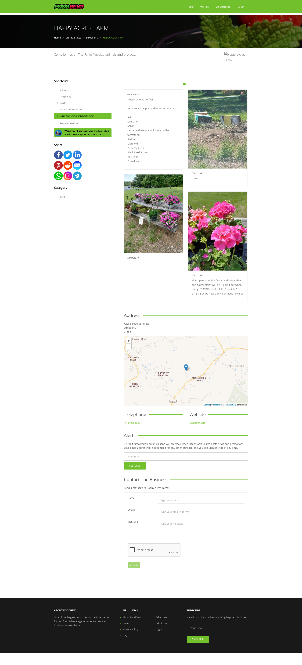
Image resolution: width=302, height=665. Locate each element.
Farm (63, 196)
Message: (133, 521)
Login (241, 6)
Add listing (162, 623)
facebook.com (197, 422)
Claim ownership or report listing (77, 115)
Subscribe (135, 465)
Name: (131, 498)
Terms (126, 623)
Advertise (161, 617)
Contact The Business (71, 109)
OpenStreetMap (229, 404)
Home (190, 6)
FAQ (125, 635)
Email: (131, 509)
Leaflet (207, 404)
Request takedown (69, 123)
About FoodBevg (132, 617)
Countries (224, 6)
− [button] (129, 346)
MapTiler (217, 404)
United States (73, 37)
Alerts (63, 102)
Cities (205, 6)
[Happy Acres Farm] (186, 367)
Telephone (65, 96)
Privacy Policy (130, 629)
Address (64, 90)
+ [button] (129, 341)
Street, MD (92, 37)
